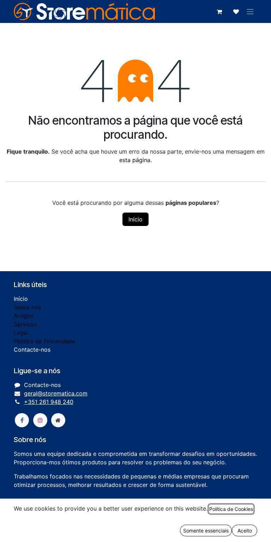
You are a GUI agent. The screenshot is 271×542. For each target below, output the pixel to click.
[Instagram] (40, 420)
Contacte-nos (32, 349)
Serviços (25, 324)
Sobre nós (27, 307)
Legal (21, 332)
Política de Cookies (231, 509)
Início (135, 219)
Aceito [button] (244, 531)
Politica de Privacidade (44, 341)
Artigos (24, 315)
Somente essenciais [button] (206, 531)
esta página (134, 159)
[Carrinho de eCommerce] (219, 12)
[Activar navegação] (250, 11)
